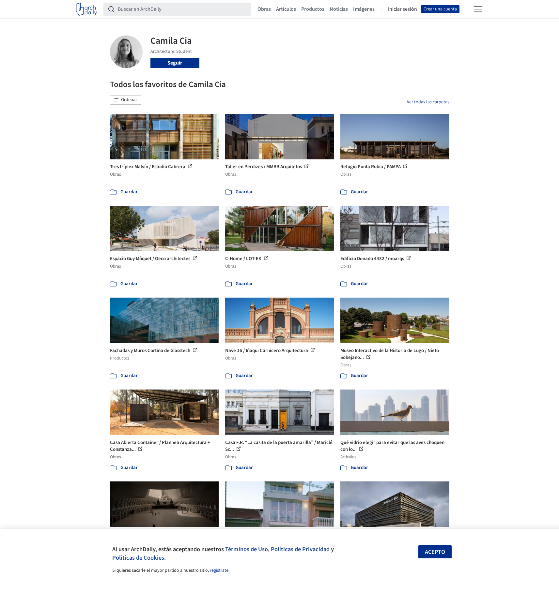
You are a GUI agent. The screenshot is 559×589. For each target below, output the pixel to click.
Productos (312, 9)
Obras (264, 9)
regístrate (219, 570)
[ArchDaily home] (86, 9)
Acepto (435, 552)
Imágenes (364, 9)
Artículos (286, 9)
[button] (125, 100)
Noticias (339, 9)
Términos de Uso (246, 549)
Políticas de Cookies (138, 557)
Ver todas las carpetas (428, 102)
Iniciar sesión (402, 9)
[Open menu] (478, 9)
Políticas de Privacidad (300, 549)
